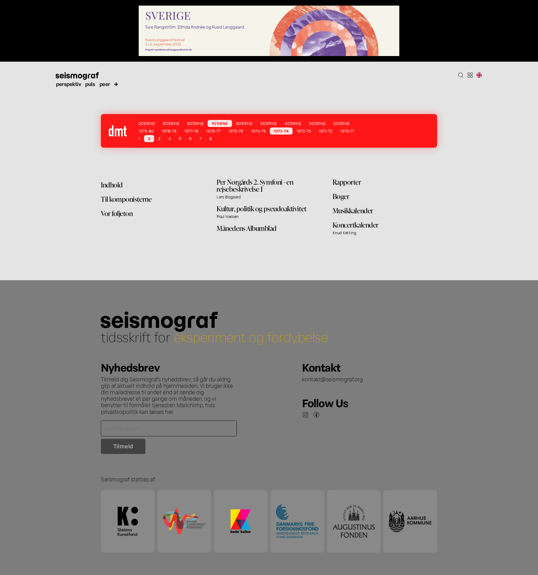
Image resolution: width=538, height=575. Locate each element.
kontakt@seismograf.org (332, 379)
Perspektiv (68, 83)
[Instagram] (305, 414)
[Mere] (116, 83)
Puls (90, 83)
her (169, 411)
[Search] (460, 75)
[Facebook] (316, 414)
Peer (104, 83)
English (479, 75)
